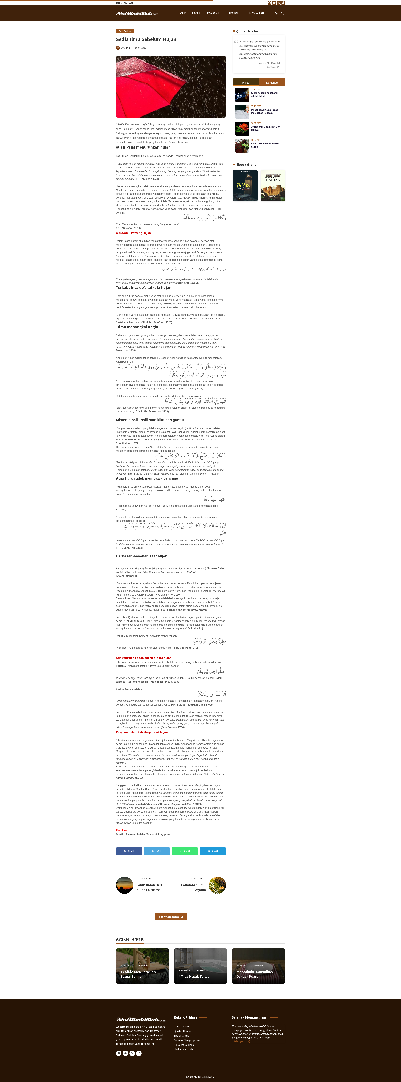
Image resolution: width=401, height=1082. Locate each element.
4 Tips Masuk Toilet (194, 976)
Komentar (272, 82)
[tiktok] (139, 1053)
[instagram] (132, 1053)
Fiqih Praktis (125, 30)
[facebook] (118, 1053)
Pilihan (246, 82)
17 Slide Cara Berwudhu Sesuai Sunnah (139, 974)
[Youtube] (274, 3)
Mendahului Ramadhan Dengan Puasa (255, 974)
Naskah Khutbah (183, 1049)
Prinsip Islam (181, 1026)
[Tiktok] (283, 3)
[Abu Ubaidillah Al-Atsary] (137, 13)
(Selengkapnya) (241, 1041)
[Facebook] (269, 3)
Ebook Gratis (181, 1035)
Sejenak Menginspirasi (187, 1040)
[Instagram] (279, 3)
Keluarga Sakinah (184, 1045)
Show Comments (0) (171, 916)
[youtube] (125, 1053)
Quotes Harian (182, 1031)
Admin (127, 47)
